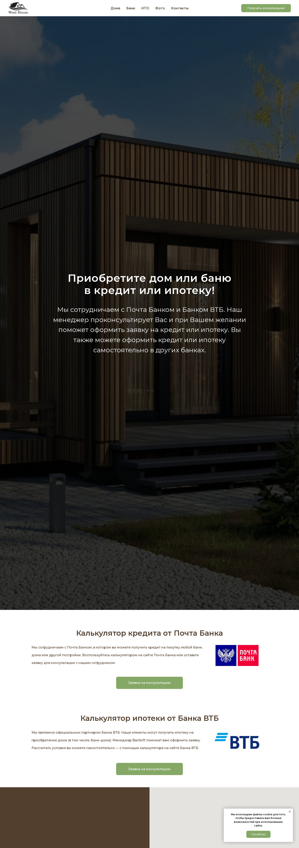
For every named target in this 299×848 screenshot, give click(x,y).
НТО (145, 8)
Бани (130, 8)
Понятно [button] (258, 834)
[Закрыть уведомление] (290, 812)
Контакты (180, 8)
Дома (115, 8)
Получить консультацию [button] (266, 8)
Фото (160, 8)
